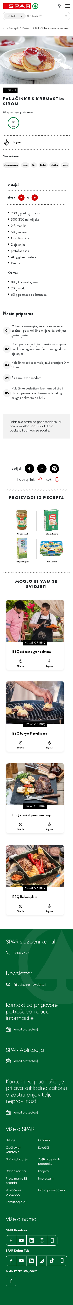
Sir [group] (33, 165)
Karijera (43, 1171)
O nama (44, 1140)
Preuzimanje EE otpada (16, 1181)
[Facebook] (11, 1240)
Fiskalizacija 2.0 (16, 1202)
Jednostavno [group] (11, 165)
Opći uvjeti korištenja (13, 1150)
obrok (11, 197)
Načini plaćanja (17, 1159)
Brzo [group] (25, 165)
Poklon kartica (16, 1171)
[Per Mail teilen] (42, 468)
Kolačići (43, 1147)
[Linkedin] (31, 1240)
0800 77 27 (21, 953)
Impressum (46, 1178)
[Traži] (66, 16)
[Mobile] (52, 1240)
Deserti (26, 28)
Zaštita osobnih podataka (49, 1161)
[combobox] (15, 16)
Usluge (10, 1140)
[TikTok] (52, 1261)
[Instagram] (42, 1240)
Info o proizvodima (51, 1190)
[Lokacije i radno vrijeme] (59, 6)
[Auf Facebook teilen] (29, 468)
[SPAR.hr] (21, 6)
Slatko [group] (54, 165)
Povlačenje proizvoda (13, 1192)
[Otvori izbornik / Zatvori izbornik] (67, 6)
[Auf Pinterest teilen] (54, 468)
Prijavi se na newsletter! (29, 984)
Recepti (13, 28)
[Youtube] (21, 1240)
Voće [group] (65, 165)
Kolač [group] (43, 165)
